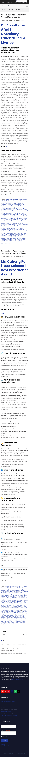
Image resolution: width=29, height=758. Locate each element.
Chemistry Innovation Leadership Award (13, 215)
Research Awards (7, 6)
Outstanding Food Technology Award (18, 614)
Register (3, 744)
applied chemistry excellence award (9, 203)
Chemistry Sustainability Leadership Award (14, 219)
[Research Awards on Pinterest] (8, 691)
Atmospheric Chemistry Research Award (12, 204)
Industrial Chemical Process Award (19, 227)
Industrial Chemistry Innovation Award (9, 228)
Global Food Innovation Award (15, 602)
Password (5, 730)
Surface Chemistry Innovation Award (12, 241)
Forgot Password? (5, 745)
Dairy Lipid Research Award (15, 594)
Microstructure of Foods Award (14, 610)
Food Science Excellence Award (18, 599)
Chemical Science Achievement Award (9, 212)
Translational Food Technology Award (12, 621)
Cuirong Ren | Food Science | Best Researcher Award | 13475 (14, 252)
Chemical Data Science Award (7, 207)
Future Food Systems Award (10, 601)
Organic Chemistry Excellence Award (9, 234)
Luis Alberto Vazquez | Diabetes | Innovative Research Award (13, 644)
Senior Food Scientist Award (19, 618)
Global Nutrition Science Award (8, 605)
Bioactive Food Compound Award (8, 592)
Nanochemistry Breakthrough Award (17, 233)
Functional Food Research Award (8, 600)
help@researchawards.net (7, 711)
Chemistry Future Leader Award (8, 214)
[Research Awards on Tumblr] (12, 691)
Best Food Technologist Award (11, 590)
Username (6, 724)
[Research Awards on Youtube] (5, 691)
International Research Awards (8, 701)
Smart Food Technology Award (8, 620)
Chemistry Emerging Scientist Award (17, 213)
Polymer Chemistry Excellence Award (12, 238)
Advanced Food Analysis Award (12, 586)
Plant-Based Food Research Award (8, 615)
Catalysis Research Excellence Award (17, 205)
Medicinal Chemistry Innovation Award (10, 232)
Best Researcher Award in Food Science (19, 591)
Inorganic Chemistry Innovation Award (12, 229)
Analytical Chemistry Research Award (17, 202)
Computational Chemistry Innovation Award (14, 220)
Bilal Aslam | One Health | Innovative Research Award (13, 653)
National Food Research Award (17, 611)
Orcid (14, 147)
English (18, 0)
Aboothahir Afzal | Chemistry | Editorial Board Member (13, 16)
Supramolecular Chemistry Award (12, 240)
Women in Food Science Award (18, 622)
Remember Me (5, 736)
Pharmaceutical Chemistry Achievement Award (13, 235)
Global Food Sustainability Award (18, 604)
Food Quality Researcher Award (18, 597)
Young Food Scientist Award (7, 623)
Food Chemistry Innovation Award (17, 224)
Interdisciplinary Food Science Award (9, 609)
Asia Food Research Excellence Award (16, 587)
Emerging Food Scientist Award (20, 595)
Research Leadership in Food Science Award (11, 617)
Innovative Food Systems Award (19, 607)
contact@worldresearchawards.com (9, 715)
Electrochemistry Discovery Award (8, 222)
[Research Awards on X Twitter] (18, 691)
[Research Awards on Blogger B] (2, 691)
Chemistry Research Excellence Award (13, 218)
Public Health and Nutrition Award (16, 616)
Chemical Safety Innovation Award (20, 210)
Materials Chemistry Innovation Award (18, 230)
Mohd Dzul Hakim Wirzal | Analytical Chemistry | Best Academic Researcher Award (13, 649)
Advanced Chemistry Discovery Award (13, 199)
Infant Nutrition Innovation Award (14, 606)
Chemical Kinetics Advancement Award (13, 209)
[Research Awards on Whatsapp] (15, 691)
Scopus (8, 147)
